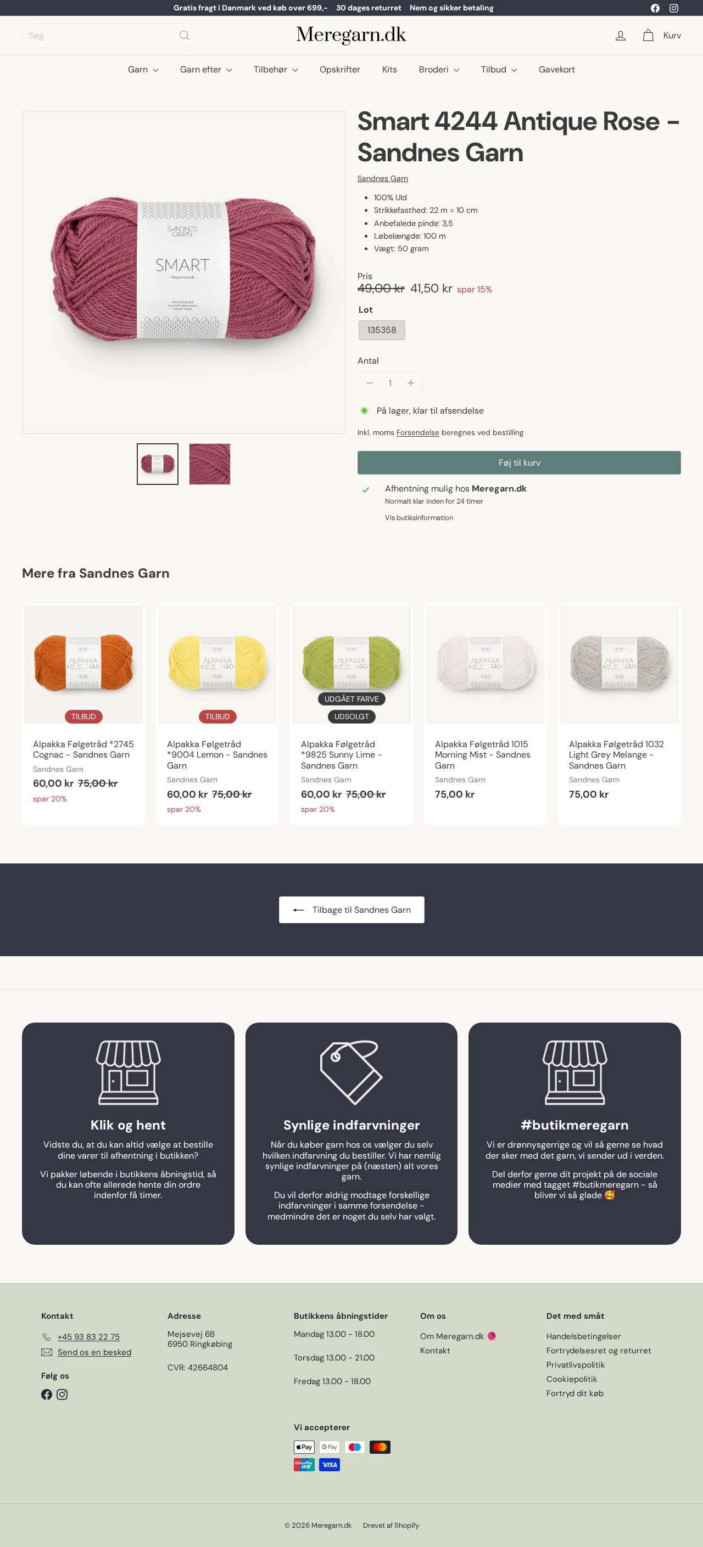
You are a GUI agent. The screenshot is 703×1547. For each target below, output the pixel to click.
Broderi (435, 69)
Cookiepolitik (572, 1379)
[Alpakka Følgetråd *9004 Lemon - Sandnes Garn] (217, 714)
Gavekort (557, 69)
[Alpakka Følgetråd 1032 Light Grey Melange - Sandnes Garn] (619, 707)
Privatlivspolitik (575, 1364)
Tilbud (495, 69)
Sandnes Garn (124, 572)
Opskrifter (340, 69)
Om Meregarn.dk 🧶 (458, 1336)
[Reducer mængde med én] (369, 383)
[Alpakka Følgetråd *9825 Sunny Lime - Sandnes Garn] (351, 714)
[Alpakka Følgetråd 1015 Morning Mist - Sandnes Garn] (485, 707)
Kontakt (435, 1350)
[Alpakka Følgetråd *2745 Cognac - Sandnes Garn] (83, 709)
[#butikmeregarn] (575, 1072)
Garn (139, 69)
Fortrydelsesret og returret (598, 1350)
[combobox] (110, 35)
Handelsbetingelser (583, 1336)
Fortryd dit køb (575, 1393)
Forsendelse (418, 432)
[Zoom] (184, 272)
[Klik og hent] (128, 1072)
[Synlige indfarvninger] (352, 1072)
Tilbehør (271, 69)
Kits (389, 69)
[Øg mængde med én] (410, 383)
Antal (368, 360)
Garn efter (202, 69)
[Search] (184, 35)
